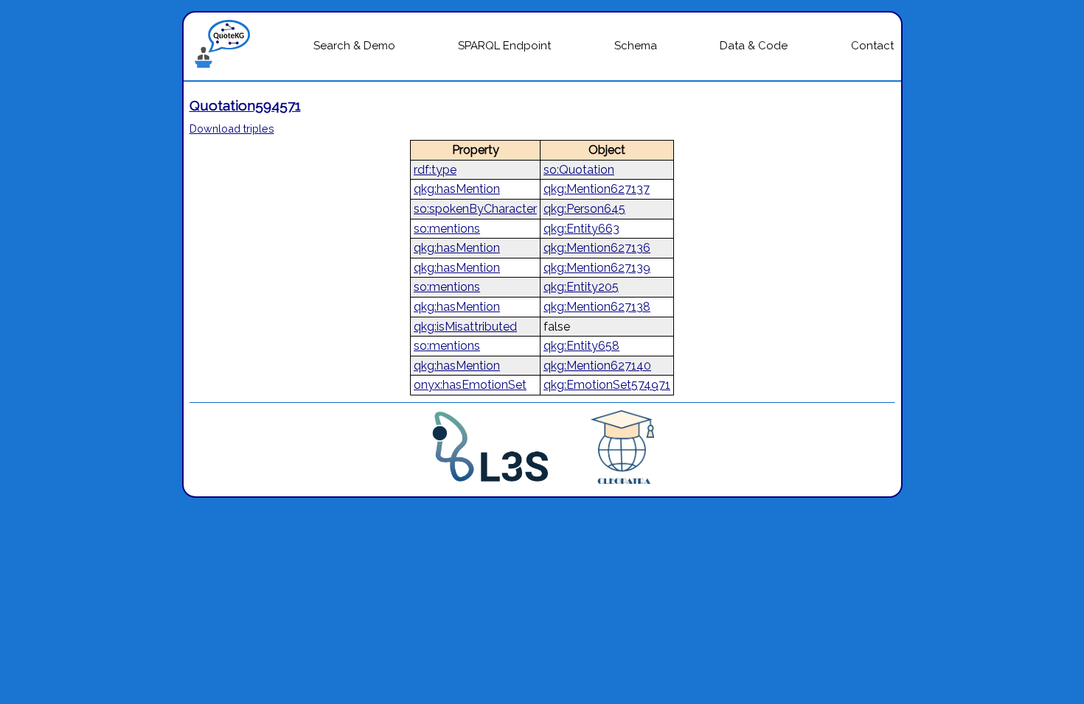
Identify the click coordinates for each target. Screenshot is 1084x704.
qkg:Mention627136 (596, 248)
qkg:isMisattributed (465, 327)
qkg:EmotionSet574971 (606, 385)
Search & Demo (354, 45)
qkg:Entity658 (581, 346)
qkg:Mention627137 (596, 189)
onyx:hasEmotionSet (470, 385)
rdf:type (435, 170)
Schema (635, 45)
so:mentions (447, 229)
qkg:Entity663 (581, 229)
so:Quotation (578, 170)
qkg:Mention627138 (596, 307)
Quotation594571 (245, 105)
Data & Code (754, 45)
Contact (872, 45)
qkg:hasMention (457, 189)
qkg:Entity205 (581, 287)
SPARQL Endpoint (504, 45)
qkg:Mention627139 (596, 268)
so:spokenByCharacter (475, 209)
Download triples (232, 128)
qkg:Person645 (584, 209)
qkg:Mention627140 (597, 366)
